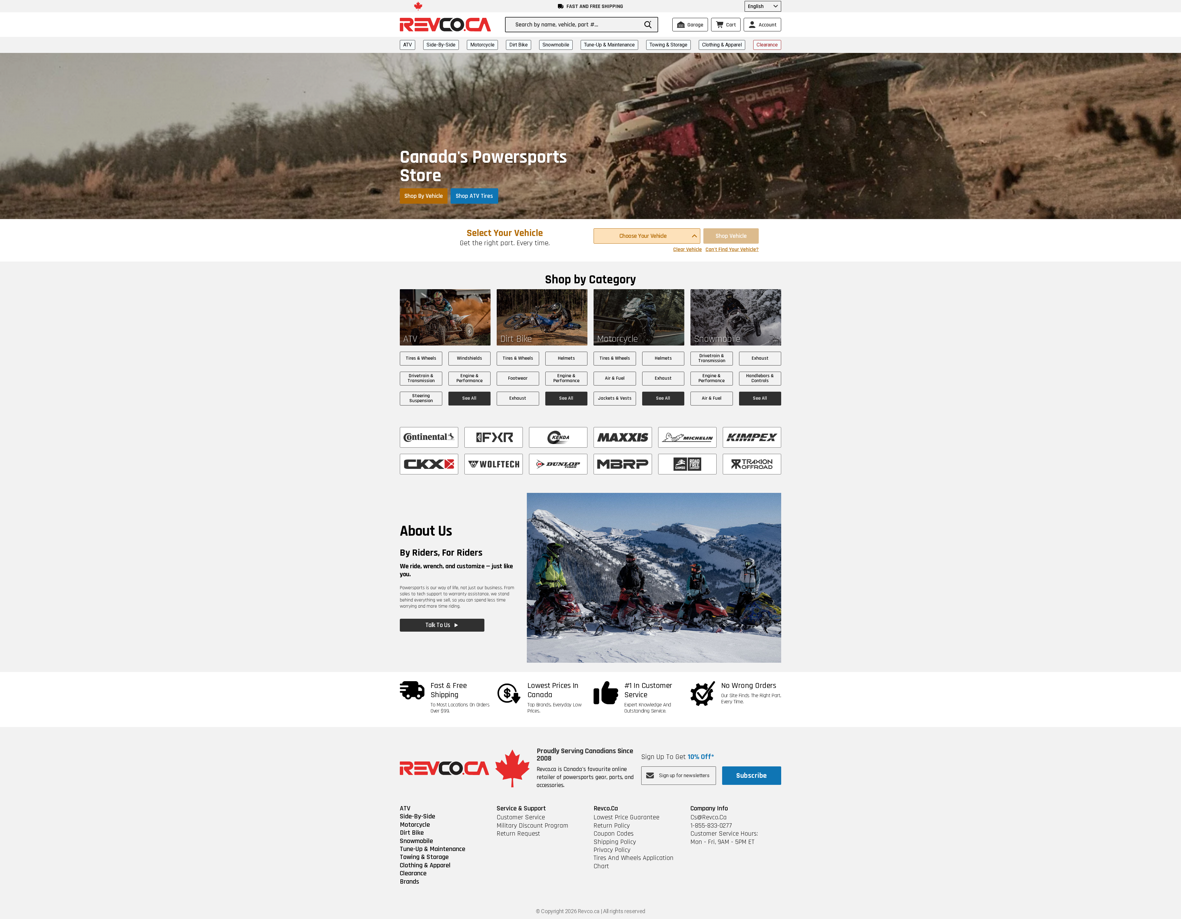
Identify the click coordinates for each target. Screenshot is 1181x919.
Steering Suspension (421, 398)
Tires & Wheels (421, 358)
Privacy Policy (612, 850)
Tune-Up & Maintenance (609, 45)
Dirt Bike (518, 45)
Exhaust (517, 398)
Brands (409, 882)
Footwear (517, 378)
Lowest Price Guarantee (626, 817)
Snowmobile (556, 45)
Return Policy (612, 826)
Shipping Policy (615, 842)
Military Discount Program (532, 826)
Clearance (767, 45)
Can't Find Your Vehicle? (732, 249)
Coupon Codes (614, 834)
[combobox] (577, 25)
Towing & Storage (668, 45)
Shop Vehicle (731, 236)
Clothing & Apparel (722, 45)
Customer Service (521, 817)
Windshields (469, 358)
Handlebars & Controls (760, 378)
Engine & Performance (469, 378)
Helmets (566, 358)
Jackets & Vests (614, 398)
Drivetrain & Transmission (421, 378)
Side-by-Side (441, 45)
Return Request (518, 834)
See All (469, 398)
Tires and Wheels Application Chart (634, 862)
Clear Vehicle (687, 249)
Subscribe (751, 775)
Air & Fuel (615, 378)
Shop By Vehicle (423, 196)
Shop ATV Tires (474, 196)
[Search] (648, 24)
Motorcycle (482, 45)
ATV (407, 45)
